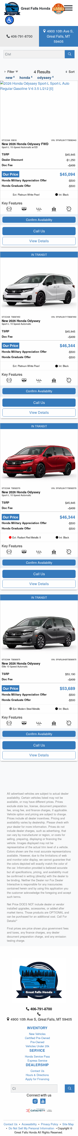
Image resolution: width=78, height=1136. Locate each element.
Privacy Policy (50, 1124)
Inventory (37, 1028)
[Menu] (68, 8)
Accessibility (29, 1124)
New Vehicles (37, 1034)
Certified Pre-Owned (37, 1038)
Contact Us (37, 1071)
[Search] (70, 54)
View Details (39, 240)
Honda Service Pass (37, 1056)
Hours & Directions (37, 1075)
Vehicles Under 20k (37, 1046)
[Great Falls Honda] (12, 8)
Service (37, 1050)
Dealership (37, 1065)
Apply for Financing (37, 1079)
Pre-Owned (37, 1042)
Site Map (68, 1124)
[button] (9, 20)
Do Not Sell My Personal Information (32, 1128)
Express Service (37, 1060)
